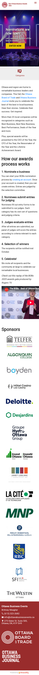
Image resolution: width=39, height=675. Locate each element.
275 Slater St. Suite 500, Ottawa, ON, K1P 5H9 (14, 622)
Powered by (14, 673)
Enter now (15, 46)
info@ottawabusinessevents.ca (19, 617)
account (27, 179)
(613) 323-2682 (11, 613)
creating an (18, 179)
